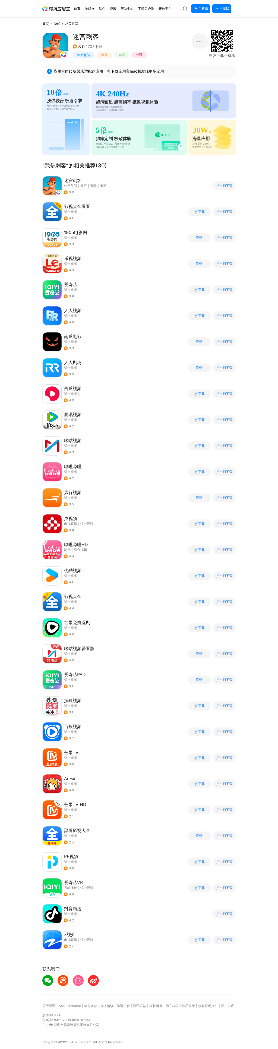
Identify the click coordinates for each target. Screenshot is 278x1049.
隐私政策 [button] (188, 1006)
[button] (56, 8)
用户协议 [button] (227, 1006)
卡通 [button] (139, 55)
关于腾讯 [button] (48, 1006)
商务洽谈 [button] (106, 1006)
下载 (201, 212)
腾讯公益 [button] (139, 1006)
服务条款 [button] (90, 1006)
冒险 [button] (121, 55)
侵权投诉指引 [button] (208, 1006)
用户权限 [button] (172, 1006)
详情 (199, 238)
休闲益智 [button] (83, 55)
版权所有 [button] (155, 1006)
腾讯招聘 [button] (123, 1006)
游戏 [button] (57, 24)
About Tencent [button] (70, 1006)
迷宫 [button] (104, 55)
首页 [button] (45, 24)
